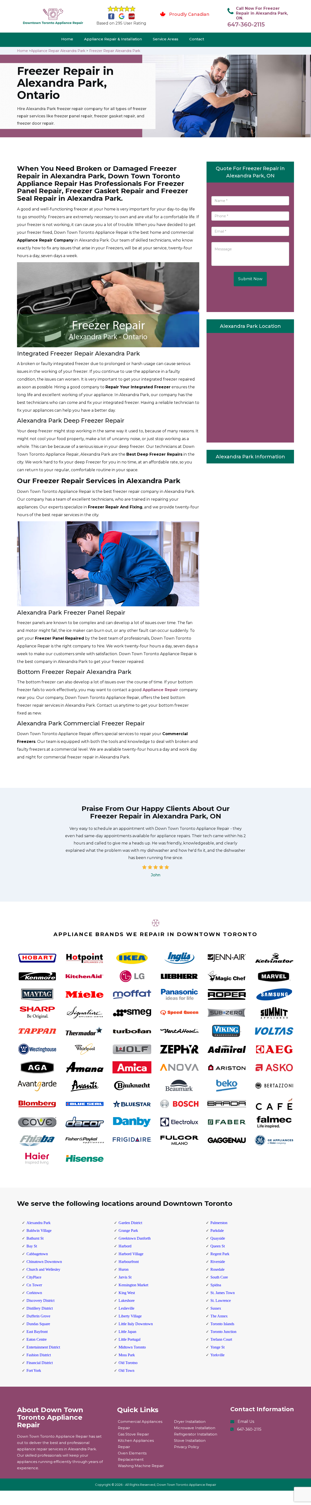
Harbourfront (129, 1262)
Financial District (39, 1363)
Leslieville (126, 1308)
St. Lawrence (220, 1300)
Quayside (217, 1238)
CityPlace (33, 1277)
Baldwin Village (39, 1230)
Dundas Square (38, 1324)
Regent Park (219, 1254)
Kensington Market (133, 1285)
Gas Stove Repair (133, 1434)
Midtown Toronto (132, 1347)
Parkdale (217, 1230)
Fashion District (38, 1355)
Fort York (33, 1370)
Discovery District (40, 1300)
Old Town (126, 1370)
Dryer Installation (190, 1421)
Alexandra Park (38, 1223)
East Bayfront (37, 1332)
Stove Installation (190, 1440)
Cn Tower (34, 1285)
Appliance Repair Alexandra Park (58, 51)
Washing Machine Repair (141, 1465)
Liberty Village (130, 1316)
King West (127, 1293)
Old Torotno (128, 1363)
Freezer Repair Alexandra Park (114, 51)
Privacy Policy (186, 1446)
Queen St (217, 1246)
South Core (219, 1277)
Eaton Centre (36, 1339)
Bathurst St (34, 1238)
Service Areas (165, 39)
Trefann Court (221, 1339)
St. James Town (222, 1293)
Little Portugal (129, 1339)
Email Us (246, 1421)
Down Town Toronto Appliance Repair (186, 1485)
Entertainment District (43, 1347)
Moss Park (127, 1355)
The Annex (219, 1316)
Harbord (125, 1246)
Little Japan (127, 1332)
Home (67, 39)
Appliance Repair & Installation (113, 39)
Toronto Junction (223, 1332)
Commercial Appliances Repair (140, 1424)
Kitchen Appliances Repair (136, 1443)
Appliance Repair (160, 689)
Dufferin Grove (38, 1316)
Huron (124, 1269)
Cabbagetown (37, 1254)
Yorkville (217, 1355)
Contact (196, 39)
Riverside (217, 1262)
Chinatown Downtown (44, 1262)
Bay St (31, 1246)
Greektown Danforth (135, 1238)
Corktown (34, 1293)
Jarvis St (125, 1277)
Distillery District (39, 1308)
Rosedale (217, 1269)
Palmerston (218, 1223)
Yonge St (217, 1347)
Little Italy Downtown (136, 1324)
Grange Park (128, 1230)
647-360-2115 (246, 24)
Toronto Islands (222, 1324)
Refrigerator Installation (195, 1434)
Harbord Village (131, 1254)
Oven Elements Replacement (132, 1456)
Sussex (215, 1308)
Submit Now (250, 279)
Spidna (215, 1285)
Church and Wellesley (43, 1269)
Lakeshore (127, 1300)
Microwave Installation (194, 1428)
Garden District (130, 1223)
